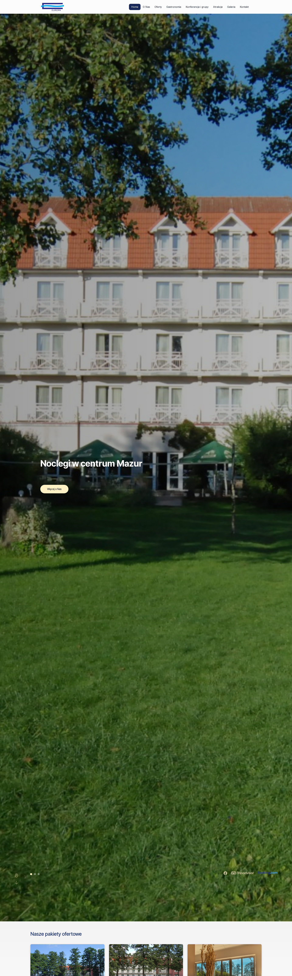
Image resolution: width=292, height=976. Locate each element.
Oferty (158, 6)
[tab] (31, 874)
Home (134, 6)
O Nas (146, 6)
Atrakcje (218, 6)
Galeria (231, 6)
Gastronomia (173, 6)
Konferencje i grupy (197, 6)
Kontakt (244, 6)
